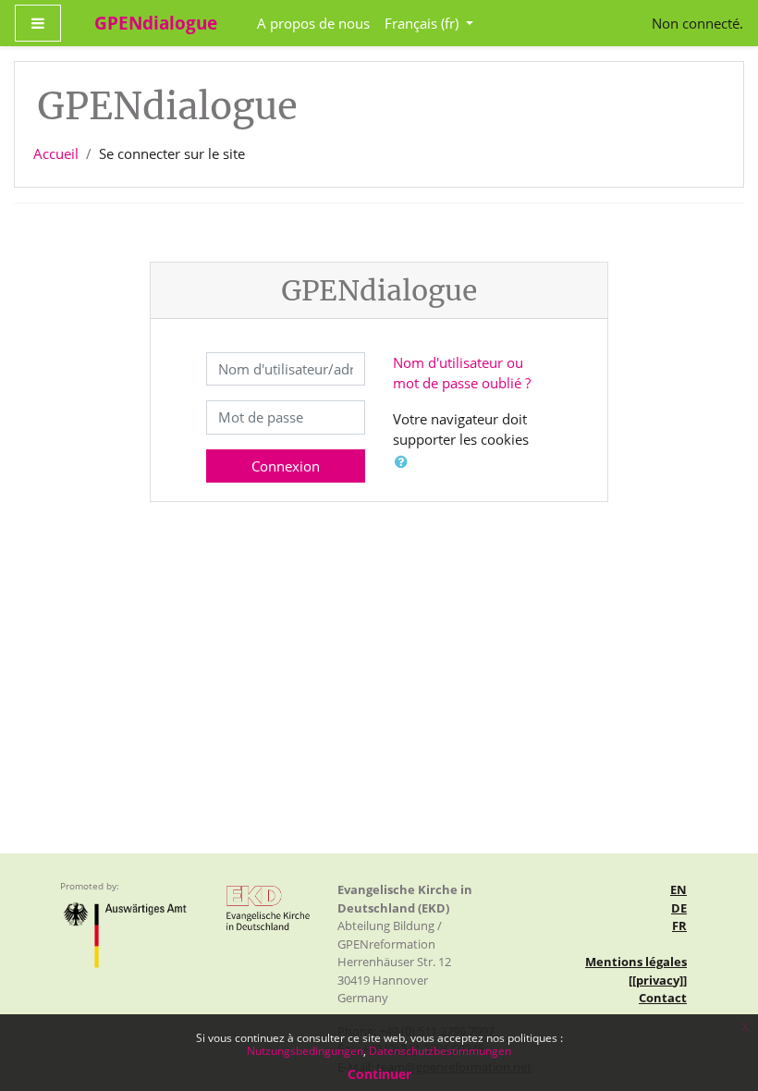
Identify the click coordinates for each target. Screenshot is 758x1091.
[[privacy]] (658, 980)
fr (679, 925)
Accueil (56, 153)
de (679, 908)
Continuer (379, 1074)
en (678, 889)
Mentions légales (636, 961)
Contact (663, 997)
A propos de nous (313, 23)
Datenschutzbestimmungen (440, 1051)
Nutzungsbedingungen (305, 1051)
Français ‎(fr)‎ (423, 23)
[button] (405, 461)
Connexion (285, 466)
